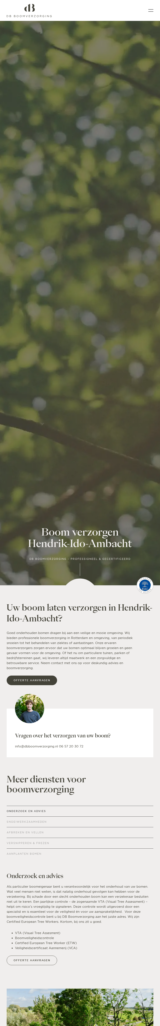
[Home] (29, 10)
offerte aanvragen (32, 680)
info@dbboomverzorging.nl (37, 746)
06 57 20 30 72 (71, 746)
